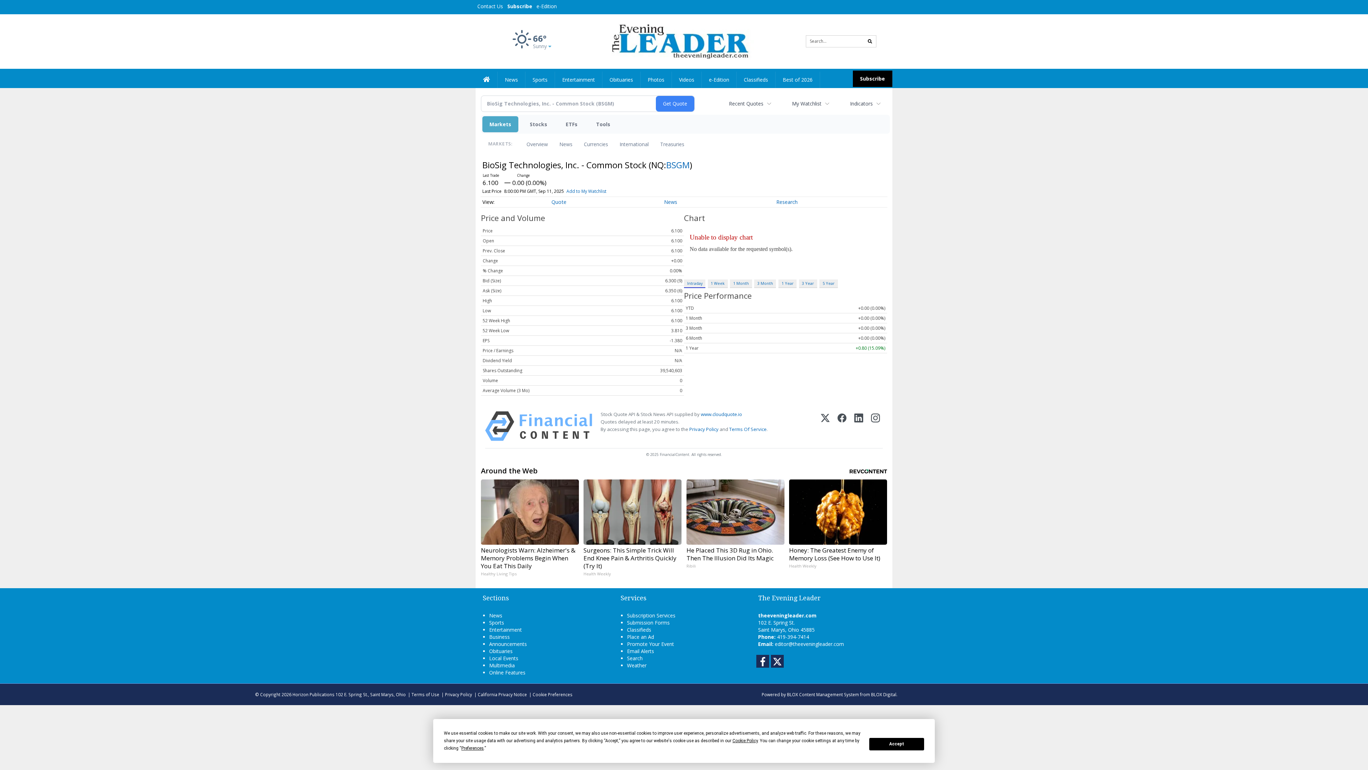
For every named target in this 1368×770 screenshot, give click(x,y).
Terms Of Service (748, 429)
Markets (500, 124)
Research (787, 202)
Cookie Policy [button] (745, 740)
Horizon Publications (313, 694)
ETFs (571, 124)
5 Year (829, 283)
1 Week (718, 283)
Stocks (538, 124)
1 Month (741, 283)
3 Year (808, 283)
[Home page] (679, 40)
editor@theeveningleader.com (809, 644)
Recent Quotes (746, 103)
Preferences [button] (472, 748)
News (565, 144)
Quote (558, 202)
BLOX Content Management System (823, 694)
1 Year (788, 283)
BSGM (678, 165)
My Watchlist (807, 103)
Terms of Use (425, 694)
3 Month (765, 283)
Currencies (596, 144)
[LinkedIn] (858, 426)
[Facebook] (842, 426)
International (634, 144)
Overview (537, 144)
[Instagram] (875, 426)
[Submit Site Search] (870, 41)
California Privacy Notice (502, 694)
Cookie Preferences (552, 694)
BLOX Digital (883, 694)
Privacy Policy (704, 429)
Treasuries (672, 144)
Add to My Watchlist (586, 191)
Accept (896, 743)
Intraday (695, 283)
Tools (603, 124)
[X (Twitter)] (825, 426)
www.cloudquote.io (721, 414)
